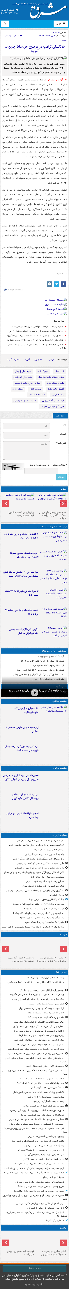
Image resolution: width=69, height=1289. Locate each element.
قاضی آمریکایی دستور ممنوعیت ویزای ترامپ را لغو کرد (39, 1182)
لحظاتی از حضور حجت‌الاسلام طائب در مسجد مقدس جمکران (36, 1119)
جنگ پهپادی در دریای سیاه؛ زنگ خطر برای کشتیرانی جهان (38, 999)
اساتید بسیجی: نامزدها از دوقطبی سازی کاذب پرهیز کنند (37, 326)
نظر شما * (61, 443)
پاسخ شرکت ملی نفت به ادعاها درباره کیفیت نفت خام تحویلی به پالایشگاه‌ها (36, 1214)
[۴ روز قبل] (18, 501)
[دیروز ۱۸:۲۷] (53, 578)
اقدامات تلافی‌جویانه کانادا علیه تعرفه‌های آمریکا (42, 1115)
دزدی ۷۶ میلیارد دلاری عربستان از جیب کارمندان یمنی (40, 1203)
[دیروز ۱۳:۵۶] (53, 616)
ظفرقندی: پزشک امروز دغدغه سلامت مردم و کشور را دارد (38, 1092)
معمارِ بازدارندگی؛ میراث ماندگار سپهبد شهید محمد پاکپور (38, 1026)
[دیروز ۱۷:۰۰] (53, 800)
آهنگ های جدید (56, 389)
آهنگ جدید (18, 389)
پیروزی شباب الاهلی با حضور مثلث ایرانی (45, 1136)
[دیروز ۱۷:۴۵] (18, 946)
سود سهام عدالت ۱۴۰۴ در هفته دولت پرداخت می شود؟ (38, 904)
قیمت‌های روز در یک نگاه (54, 651)
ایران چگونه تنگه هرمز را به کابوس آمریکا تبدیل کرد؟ (40, 1083)
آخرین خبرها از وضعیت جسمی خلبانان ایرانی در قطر (23, 631)
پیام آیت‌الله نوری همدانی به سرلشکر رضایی (44, 854)
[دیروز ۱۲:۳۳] (53, 635)
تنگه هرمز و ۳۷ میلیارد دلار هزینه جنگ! (46, 1017)
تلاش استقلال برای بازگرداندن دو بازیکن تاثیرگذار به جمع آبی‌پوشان (34, 872)
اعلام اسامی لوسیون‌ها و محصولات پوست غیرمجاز (53, 1252)
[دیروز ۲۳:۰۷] (53, 539)
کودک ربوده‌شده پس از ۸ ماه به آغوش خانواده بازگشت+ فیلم (36, 845)
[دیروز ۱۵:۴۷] (53, 733)
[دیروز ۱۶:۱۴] (50, 501)
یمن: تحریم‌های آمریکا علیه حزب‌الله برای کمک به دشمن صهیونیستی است (34, 1072)
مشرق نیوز (40, 9)
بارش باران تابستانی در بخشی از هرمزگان (45, 1208)
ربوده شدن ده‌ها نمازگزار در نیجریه (48, 1101)
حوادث (63, 934)
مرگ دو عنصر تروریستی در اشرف (49, 849)
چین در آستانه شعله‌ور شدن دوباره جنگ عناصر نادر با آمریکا (37, 994)
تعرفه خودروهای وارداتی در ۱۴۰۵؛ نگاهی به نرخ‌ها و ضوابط (52, 515)
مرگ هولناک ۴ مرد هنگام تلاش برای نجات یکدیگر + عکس (38, 859)
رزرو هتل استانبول (22, 377)
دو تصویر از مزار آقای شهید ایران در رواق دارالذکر (42, 990)
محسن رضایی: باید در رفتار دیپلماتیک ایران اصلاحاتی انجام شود (36, 1053)
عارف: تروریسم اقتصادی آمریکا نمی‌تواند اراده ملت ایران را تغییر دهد (33, 1172)
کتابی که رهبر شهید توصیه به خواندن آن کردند (43, 1154)
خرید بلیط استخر (37, 395)
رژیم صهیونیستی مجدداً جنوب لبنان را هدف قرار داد (41, 1035)
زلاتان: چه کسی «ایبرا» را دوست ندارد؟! (46, 1013)
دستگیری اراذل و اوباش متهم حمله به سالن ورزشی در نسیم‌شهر (35, 890)
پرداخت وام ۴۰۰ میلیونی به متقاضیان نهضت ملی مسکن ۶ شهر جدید (20, 574)
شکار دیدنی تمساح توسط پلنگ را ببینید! (46, 1004)
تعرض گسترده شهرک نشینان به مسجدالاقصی (43, 1159)
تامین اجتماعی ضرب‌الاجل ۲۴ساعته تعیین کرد (21, 593)
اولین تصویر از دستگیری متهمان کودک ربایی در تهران (40, 863)
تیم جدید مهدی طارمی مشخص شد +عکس (21, 729)
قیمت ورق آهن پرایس (53, 401)
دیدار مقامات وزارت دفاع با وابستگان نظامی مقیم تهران (25, 796)
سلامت (63, 1228)
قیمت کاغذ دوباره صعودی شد (51, 656)
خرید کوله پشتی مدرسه (52, 406)
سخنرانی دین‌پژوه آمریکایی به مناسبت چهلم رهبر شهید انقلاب (36, 1049)
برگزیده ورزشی (59, 701)
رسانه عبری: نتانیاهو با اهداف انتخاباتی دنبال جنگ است (39, 1022)
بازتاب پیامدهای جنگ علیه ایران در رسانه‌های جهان (41, 1008)
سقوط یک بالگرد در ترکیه (53, 1177)
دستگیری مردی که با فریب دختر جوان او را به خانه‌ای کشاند (37, 913)
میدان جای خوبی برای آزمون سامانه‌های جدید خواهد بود (39, 1191)
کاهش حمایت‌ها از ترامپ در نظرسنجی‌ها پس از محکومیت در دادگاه (37, 346)
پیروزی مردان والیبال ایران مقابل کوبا (47, 877)
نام (64, 425)
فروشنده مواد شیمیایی (24, 401)
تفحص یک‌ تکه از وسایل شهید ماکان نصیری (44, 1066)
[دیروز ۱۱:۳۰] (53, 752)
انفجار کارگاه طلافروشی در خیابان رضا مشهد (22, 816)
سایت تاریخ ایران (23, 371)
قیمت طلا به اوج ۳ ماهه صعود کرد (48, 665)
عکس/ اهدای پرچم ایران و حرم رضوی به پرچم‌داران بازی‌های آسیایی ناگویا (20, 777)
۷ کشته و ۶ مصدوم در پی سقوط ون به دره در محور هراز (21, 536)
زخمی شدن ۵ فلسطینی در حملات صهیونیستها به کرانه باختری (36, 1124)
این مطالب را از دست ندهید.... (51, 527)
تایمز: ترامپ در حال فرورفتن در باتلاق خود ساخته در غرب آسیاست (34, 1168)
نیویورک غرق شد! (56, 895)
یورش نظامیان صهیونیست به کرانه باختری (45, 1097)
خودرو (64, 489)
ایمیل (63, 434)
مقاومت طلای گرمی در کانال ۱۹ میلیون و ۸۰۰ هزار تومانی (38, 674)
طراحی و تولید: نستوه (34, 1284)
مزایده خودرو (58, 395)
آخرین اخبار (61, 972)
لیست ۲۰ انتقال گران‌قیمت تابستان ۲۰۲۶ (45, 977)
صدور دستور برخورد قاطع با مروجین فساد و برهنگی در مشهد (37, 1110)
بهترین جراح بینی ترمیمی (27, 383)
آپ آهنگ (59, 371)
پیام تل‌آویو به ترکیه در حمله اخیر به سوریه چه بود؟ (41, 917)
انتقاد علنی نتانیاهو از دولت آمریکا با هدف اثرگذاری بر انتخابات (35, 340)
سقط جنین (39, 359)
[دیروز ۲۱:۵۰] (34, 693)
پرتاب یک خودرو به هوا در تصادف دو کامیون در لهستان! (39, 868)
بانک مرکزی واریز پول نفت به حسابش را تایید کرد (42, 1078)
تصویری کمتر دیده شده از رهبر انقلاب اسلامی (43, 1106)
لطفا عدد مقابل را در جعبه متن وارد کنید (48, 465)
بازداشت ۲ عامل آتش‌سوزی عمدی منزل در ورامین (20, 959)
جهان (59, 24)
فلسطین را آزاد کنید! (55, 1220)
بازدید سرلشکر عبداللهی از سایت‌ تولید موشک (43, 908)
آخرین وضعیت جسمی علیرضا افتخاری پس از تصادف (24, 555)
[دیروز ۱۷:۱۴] (53, 714)
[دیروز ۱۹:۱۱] (53, 781)
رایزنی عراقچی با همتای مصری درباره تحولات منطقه (41, 1150)
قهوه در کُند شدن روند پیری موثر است (20, 1252)
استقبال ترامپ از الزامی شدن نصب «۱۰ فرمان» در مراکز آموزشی (34, 336)
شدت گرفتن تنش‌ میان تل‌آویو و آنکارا (47, 1087)
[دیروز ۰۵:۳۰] (18, 1240)
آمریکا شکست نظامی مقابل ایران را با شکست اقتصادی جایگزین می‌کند (37, 983)
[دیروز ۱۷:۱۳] (53, 597)
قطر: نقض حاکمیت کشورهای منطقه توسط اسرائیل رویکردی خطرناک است (35, 1130)
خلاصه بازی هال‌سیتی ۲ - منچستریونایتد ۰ (26, 710)
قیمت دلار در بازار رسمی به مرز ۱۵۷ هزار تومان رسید (40, 670)
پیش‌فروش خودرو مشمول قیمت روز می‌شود (21, 513)
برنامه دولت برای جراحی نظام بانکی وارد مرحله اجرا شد (39, 1164)
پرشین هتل (35, 389)
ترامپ (51, 359)
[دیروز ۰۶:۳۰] (50, 1240)
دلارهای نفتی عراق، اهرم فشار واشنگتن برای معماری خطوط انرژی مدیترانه (36, 1059)
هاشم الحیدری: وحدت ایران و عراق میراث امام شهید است (37, 1141)
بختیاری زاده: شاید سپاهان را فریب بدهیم (45, 881)
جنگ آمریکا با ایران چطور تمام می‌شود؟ (46, 899)
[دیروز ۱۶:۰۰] (53, 819)
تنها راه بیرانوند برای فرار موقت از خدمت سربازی (42, 886)
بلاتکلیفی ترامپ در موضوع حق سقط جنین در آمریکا (34, 49)
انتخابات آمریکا (13, 359)
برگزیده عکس (60, 768)
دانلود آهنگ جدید (55, 383)
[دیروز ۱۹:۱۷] (53, 558)
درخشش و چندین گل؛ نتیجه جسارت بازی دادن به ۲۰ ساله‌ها (20, 748)
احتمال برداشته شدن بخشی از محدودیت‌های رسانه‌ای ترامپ (36, 331)
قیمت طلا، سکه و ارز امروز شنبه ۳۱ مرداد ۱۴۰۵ (21, 612)
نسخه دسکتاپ (34, 1268)
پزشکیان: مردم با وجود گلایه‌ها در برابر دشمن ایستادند (39, 1044)
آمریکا (27, 359)
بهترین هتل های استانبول (51, 377)
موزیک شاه (43, 371)
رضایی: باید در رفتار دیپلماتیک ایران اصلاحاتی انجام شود (39, 1040)
